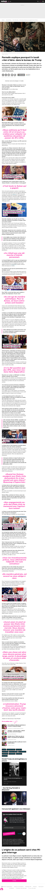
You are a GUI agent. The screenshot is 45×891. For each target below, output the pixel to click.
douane (14, 194)
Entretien (19, 753)
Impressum (40, 886)
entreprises (14, 264)
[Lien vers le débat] (12, 75)
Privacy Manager (32, 888)
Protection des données (21, 888)
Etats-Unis (5, 751)
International (11, 749)
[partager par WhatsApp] (7, 783)
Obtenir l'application (7, 886)
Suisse (4, 749)
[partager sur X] (5, 783)
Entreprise (12, 753)
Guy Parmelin (22, 751)
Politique (18, 749)
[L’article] (22, 865)
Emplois (35, 886)
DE (38, 1)
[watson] (4, 1)
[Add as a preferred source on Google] (21, 75)
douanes (4, 755)
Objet (4, 825)
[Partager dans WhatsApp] (6, 75)
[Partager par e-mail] (9, 75)
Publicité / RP (28, 886)
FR (40, 1)
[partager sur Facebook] (4, 783)
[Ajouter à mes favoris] (15, 75)
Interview (5, 753)
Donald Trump (13, 751)
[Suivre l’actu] (28, 75)
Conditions (11, 888)
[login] (1, 889)
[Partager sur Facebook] (3, 75)
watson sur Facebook (18, 886)
